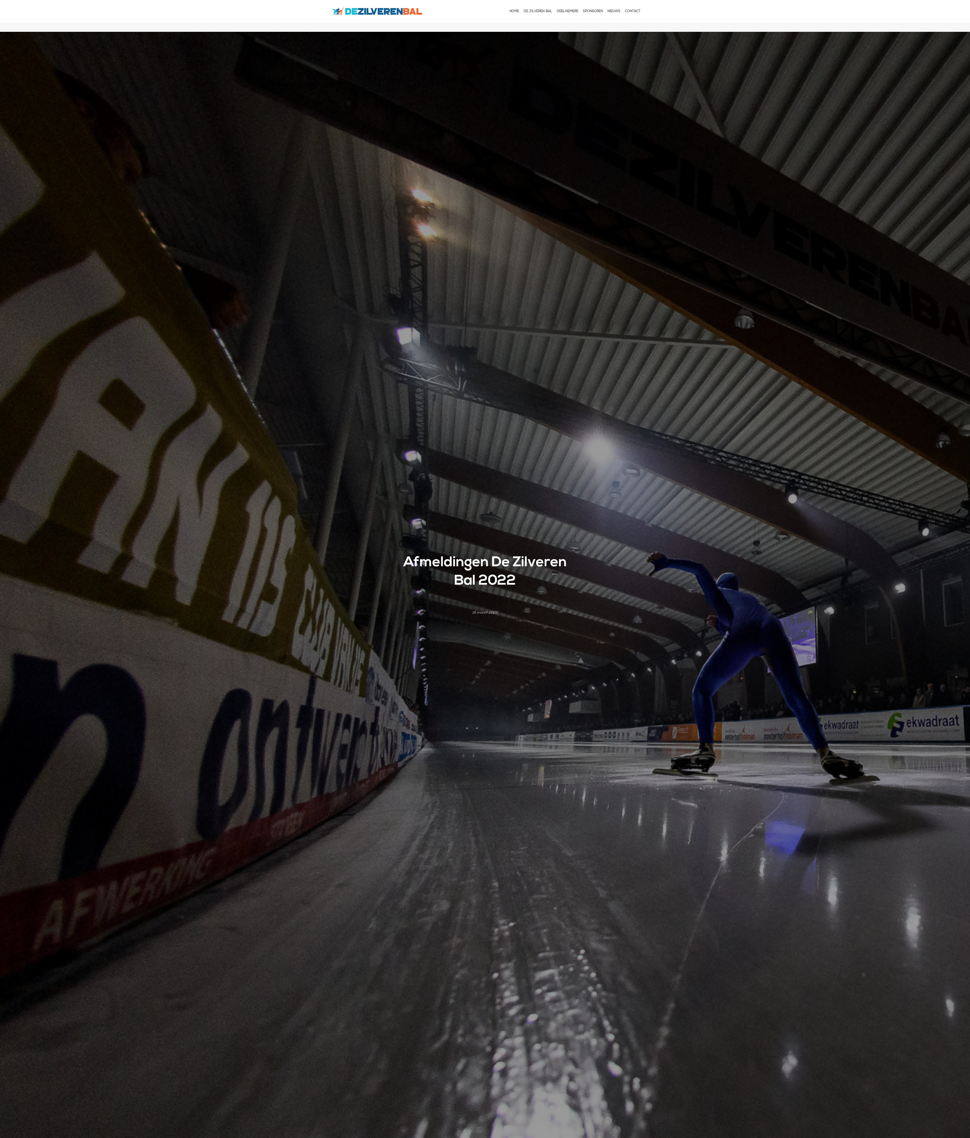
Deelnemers (567, 11)
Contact (633, 11)
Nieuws (614, 11)
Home (514, 11)
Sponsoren (593, 11)
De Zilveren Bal (538, 11)
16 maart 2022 (485, 613)
